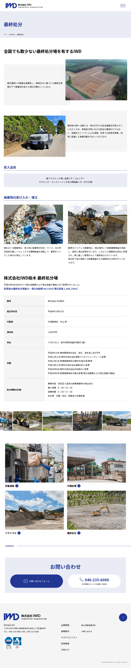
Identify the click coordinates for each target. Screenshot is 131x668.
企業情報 (65, 625)
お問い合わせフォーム (39, 581)
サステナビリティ (69, 637)
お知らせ (65, 649)
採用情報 (65, 643)
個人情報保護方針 (88, 625)
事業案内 (65, 631)
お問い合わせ (86, 631)
